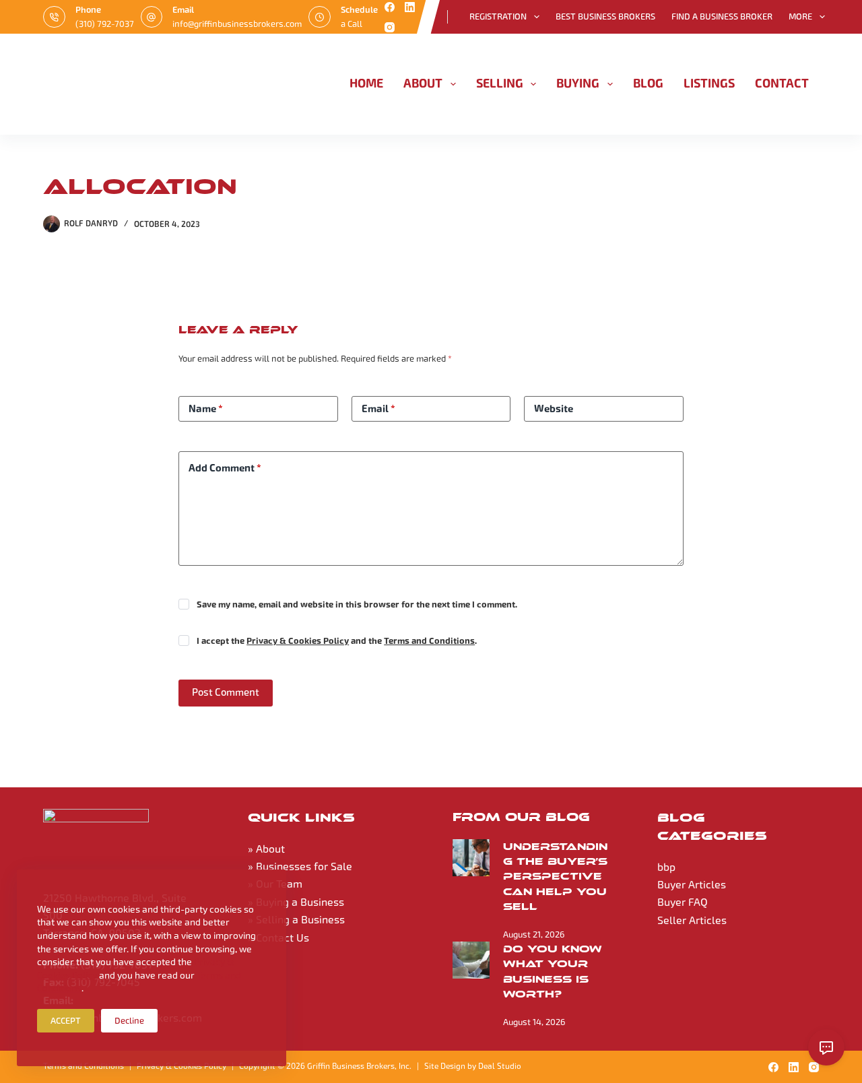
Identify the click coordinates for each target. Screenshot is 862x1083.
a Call (351, 24)
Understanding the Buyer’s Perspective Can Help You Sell (555, 877)
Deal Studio (499, 1066)
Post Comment (225, 692)
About (422, 83)
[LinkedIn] (410, 7)
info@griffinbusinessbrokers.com (237, 24)
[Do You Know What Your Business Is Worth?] (471, 960)
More (800, 16)
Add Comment (225, 468)
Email (378, 409)
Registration (498, 16)
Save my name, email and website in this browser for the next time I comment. (357, 604)
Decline (129, 1021)
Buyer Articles (691, 884)
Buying (577, 83)
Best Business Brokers (605, 16)
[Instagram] (390, 27)
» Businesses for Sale (300, 866)
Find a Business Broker (721, 16)
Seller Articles (692, 920)
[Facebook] (390, 7)
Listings (709, 83)
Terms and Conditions (429, 641)
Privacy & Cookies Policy (297, 641)
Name (206, 409)
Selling (499, 83)
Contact (782, 83)
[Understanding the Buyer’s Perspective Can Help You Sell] (471, 857)
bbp (666, 867)
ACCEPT (66, 1021)
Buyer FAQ (682, 902)
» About (266, 849)
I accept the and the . (337, 641)
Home (366, 83)
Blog (648, 83)
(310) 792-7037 (104, 24)
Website (553, 409)
